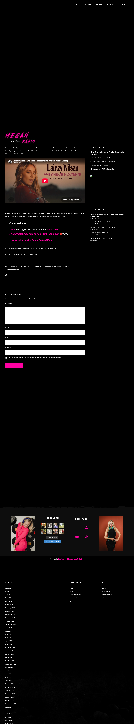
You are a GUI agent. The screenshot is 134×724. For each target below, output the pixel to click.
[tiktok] (86, 537)
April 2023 (8, 720)
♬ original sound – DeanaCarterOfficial (31, 240)
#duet (12, 229)
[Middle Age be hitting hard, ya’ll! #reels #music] (55, 525)
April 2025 (8, 641)
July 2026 (8, 591)
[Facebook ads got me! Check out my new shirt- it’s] (55, 531)
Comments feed (107, 594)
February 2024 (10, 687)
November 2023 (10, 697)
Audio (25, 266)
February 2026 (10, 608)
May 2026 (8, 598)
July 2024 (8, 671)
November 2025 (10, 618)
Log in (104, 588)
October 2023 (9, 700)
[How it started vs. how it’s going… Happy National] (43, 525)
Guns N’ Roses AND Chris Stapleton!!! (102, 161)
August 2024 (9, 667)
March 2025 (9, 644)
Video (29, 266)
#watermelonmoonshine (22, 234)
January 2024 (9, 690)
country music (39, 266)
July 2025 (8, 631)
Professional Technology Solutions (71, 559)
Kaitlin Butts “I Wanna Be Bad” (100, 158)
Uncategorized (74, 598)
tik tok (67, 266)
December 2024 (10, 654)
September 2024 (10, 664)
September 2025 (10, 624)
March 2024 (9, 684)
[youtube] (77, 538)
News (71, 591)
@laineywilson (17, 223)
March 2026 (9, 604)
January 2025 (9, 651)
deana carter (48, 266)
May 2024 (8, 677)
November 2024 (10, 657)
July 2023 (8, 710)
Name (8, 328)
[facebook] (77, 527)
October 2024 (9, 661)
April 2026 (8, 601)
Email (7, 338)
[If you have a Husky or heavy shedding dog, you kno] (49, 525)
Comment (9, 303)
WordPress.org (107, 598)
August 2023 (9, 707)
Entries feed (106, 591)
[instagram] (86, 527)
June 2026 (8, 594)
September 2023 (10, 704)
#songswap (52, 229)
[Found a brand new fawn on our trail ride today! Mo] (49, 531)
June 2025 (8, 634)
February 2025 (10, 647)
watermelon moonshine (13, 269)
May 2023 (8, 717)
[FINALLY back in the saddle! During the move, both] (43, 531)
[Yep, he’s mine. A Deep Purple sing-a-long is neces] (61, 531)
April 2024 (8, 680)
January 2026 (9, 611)
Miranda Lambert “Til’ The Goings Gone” (103, 169)
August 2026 (9, 588)
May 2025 (8, 637)
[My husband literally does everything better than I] (61, 525)
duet (54, 266)
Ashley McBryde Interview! (99, 165)
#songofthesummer (48, 234)
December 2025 (10, 614)
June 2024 (8, 674)
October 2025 (9, 621)
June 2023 (8, 713)
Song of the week (75, 594)
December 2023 (10, 694)
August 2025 (9, 627)
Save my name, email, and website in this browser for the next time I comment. (35, 358)
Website (8, 348)
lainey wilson (60, 266)
